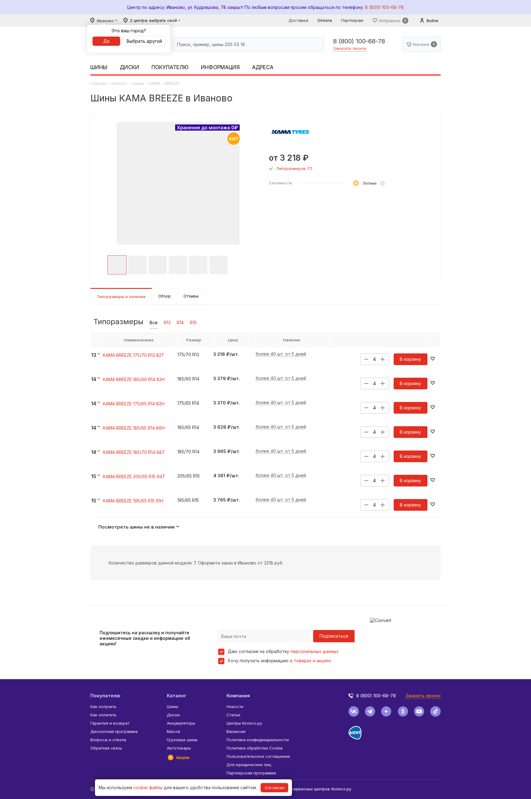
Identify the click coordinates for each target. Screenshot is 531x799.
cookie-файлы (148, 787)
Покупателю (170, 67)
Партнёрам (352, 20)
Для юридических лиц (248, 764)
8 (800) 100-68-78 (384, 7)
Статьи (233, 714)
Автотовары (179, 748)
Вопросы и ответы (108, 739)
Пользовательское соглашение (258, 756)
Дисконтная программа (114, 731)
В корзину (410, 359)
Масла (173, 731)
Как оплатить (103, 714)
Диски (129, 67)
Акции (183, 757)
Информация (220, 67)
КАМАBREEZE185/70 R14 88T (134, 452)
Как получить (103, 706)
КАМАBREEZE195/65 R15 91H (133, 500)
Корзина (421, 44)
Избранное (390, 20)
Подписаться (334, 636)
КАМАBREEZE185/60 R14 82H (134, 379)
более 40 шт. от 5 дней (281, 354)
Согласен (274, 787)
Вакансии (236, 731)
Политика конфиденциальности (257, 739)
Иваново (105, 20)
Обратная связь (106, 748)
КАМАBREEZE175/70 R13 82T (133, 355)
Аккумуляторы (181, 723)
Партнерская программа (251, 772)
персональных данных (314, 651)
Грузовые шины (182, 739)
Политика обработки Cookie (254, 748)
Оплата (324, 20)
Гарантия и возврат (109, 723)
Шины (99, 67)
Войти (432, 20)
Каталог (120, 83)
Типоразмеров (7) (294, 169)
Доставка (298, 20)
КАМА (154, 83)
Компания (238, 696)
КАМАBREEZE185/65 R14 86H (134, 428)
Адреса (262, 67)
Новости (234, 706)
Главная (98, 83)
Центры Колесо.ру (244, 723)
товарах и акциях (312, 660)
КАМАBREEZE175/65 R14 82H (133, 403)
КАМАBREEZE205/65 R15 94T (134, 476)
